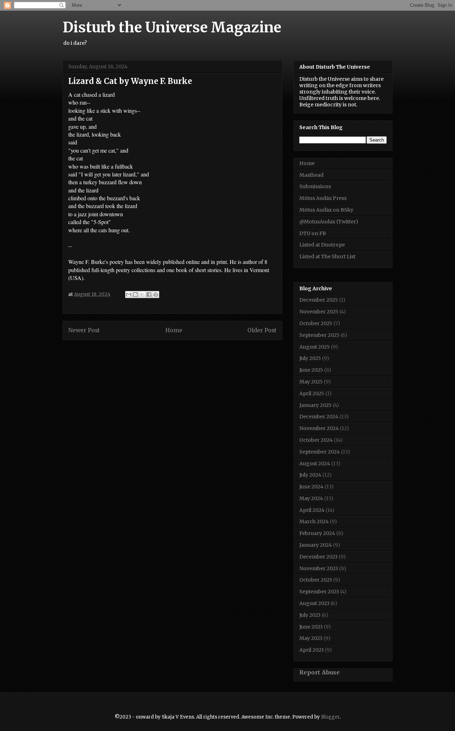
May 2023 (310, 638)
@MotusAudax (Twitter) (328, 221)
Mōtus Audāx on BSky (326, 210)
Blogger (330, 717)
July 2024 (310, 475)
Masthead (311, 175)
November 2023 (318, 568)
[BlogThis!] (135, 294)
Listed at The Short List (327, 256)
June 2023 (311, 627)
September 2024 (319, 452)
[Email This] (128, 294)
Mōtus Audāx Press (323, 198)
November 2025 (318, 311)
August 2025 (314, 347)
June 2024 (311, 486)
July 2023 (310, 615)
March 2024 (314, 521)
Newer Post (84, 330)
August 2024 (314, 463)
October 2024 (316, 440)
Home (173, 330)
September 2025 (319, 335)
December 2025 (318, 300)
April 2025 (311, 393)
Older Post (262, 330)
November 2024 (319, 428)
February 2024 (317, 533)
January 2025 (315, 405)
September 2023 (319, 591)
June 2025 (311, 370)
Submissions (315, 186)
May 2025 (311, 381)
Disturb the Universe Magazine (172, 27)
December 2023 (318, 556)
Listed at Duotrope (322, 245)
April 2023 (311, 650)
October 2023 (315, 580)
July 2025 (310, 358)
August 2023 (314, 603)
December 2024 (318, 416)
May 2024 (311, 498)
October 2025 (315, 323)
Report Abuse (319, 672)
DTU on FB (312, 233)
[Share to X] (142, 294)
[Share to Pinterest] (155, 294)
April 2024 (312, 510)
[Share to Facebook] (148, 294)
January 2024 (315, 545)
